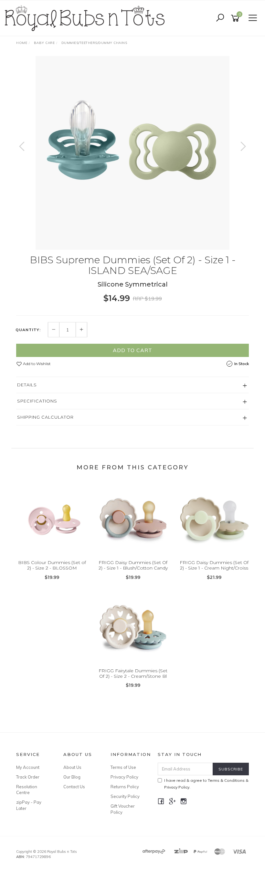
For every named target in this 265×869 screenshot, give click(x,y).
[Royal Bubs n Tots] (86, 18)
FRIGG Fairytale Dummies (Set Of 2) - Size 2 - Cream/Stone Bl (133, 673)
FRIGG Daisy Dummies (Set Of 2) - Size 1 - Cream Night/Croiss (214, 565)
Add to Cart (132, 350)
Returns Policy (125, 786)
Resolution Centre (26, 789)
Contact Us (74, 786)
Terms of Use (123, 767)
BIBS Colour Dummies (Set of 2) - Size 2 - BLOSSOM (52, 565)
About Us (72, 767)
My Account (27, 767)
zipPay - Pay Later (28, 805)
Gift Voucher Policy (123, 808)
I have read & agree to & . (206, 784)
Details (27, 384)
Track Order (27, 777)
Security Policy (125, 796)
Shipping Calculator (45, 417)
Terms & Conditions (226, 780)
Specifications (37, 400)
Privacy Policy (124, 777)
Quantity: (28, 330)
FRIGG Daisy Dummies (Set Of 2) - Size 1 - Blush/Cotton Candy (133, 565)
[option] (132, 153)
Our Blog (71, 777)
